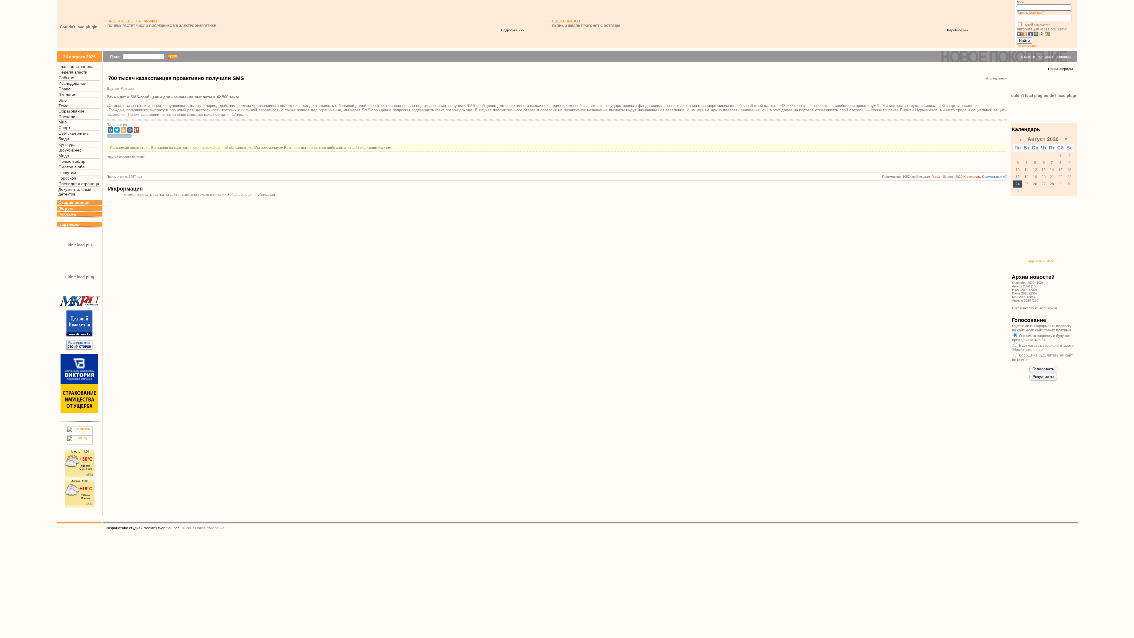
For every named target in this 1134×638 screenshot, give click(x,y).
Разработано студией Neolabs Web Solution (143, 528)
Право (64, 89)
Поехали (66, 116)
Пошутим (67, 172)
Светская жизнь (73, 133)
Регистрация (1026, 46)
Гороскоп (67, 178)
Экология (67, 94)
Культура (67, 144)
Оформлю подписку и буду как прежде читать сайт (1041, 338)
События (67, 77)
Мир (62, 122)
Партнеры (68, 224)
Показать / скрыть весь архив (1034, 308)
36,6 (62, 100)
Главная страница (76, 66)
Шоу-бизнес (70, 150)
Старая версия (73, 202)
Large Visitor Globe (1040, 261)
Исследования (72, 83)
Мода (63, 155)
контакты (1045, 57)
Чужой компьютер (1036, 25)
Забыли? (1036, 12)
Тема (63, 105)
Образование (71, 111)
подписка (1063, 57)
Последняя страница (78, 183)
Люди (63, 138)
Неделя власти (72, 72)
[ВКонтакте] (110, 130)
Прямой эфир (71, 161)
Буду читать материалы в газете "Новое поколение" (1043, 348)
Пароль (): (1031, 12)
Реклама (67, 214)
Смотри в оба (71, 167)
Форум (65, 208)
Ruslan (936, 176)
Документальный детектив (74, 191)
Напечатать (972, 176)
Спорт (64, 127)
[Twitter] (117, 130)
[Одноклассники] (123, 130)
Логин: (1021, 2)
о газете (1028, 57)
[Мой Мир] (130, 130)
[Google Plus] (136, 130)
